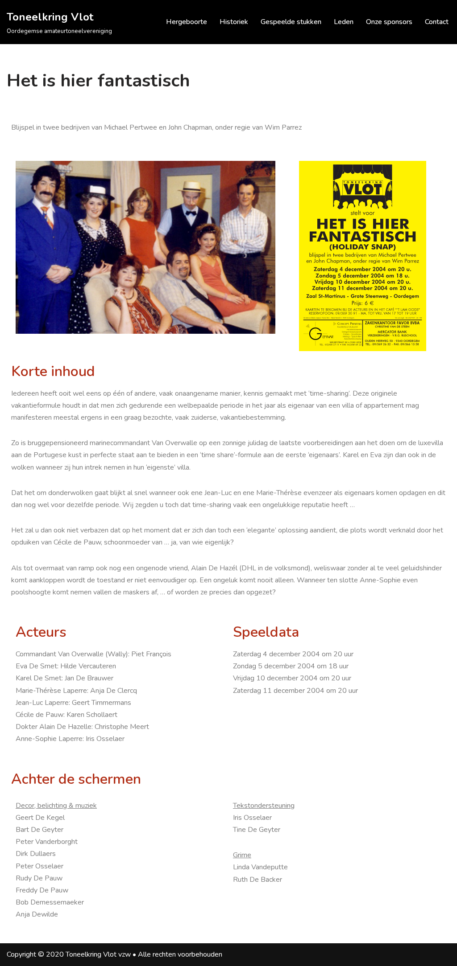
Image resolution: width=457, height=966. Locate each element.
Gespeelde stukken (291, 22)
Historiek (234, 22)
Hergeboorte (186, 22)
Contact (437, 22)
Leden (343, 22)
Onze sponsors (389, 22)
